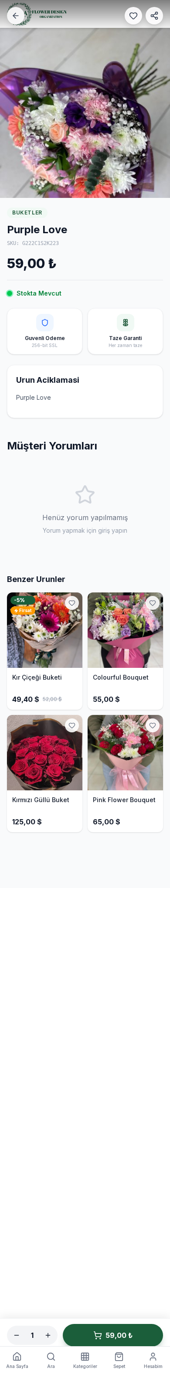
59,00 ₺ (119, 1335)
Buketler (27, 212)
